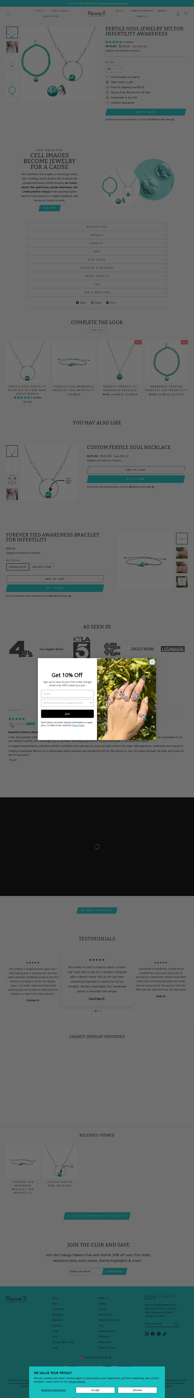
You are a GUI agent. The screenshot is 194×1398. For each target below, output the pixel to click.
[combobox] (66, 703)
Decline (137, 1390)
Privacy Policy (77, 725)
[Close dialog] (152, 662)
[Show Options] (90, 703)
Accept (95, 1390)
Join (67, 714)
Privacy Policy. (76, 1381)
